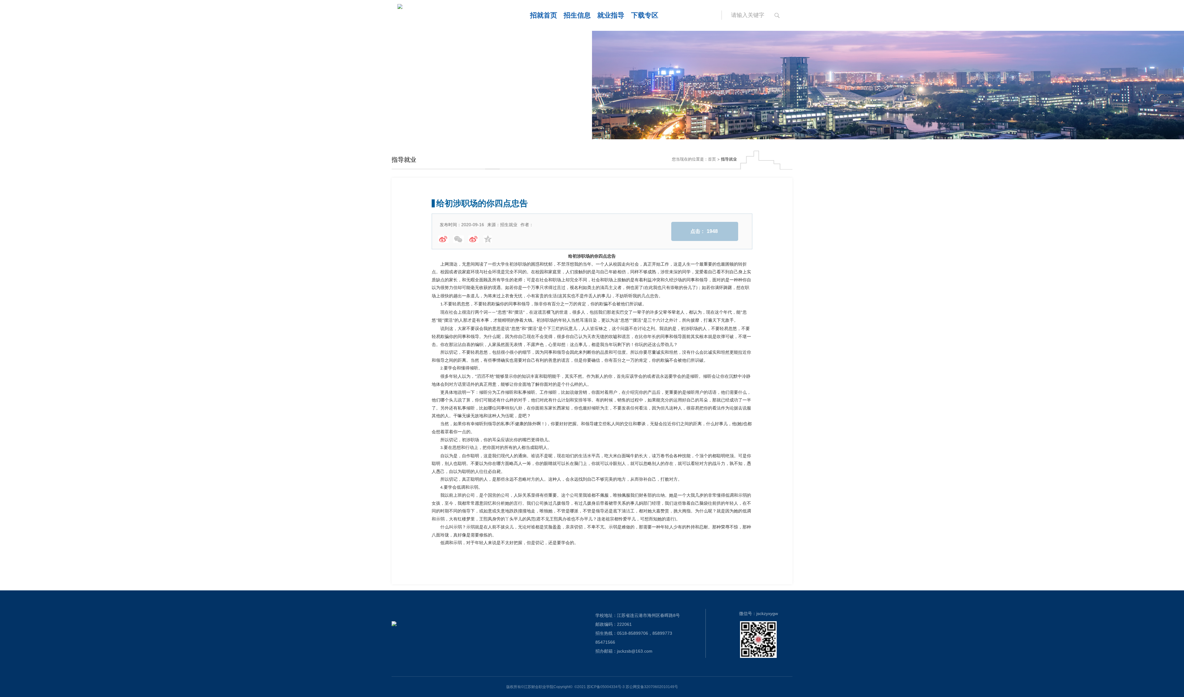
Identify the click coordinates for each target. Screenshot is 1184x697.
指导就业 (729, 159)
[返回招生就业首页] (443, 15)
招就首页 (543, 15)
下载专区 (644, 15)
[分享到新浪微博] (443, 239)
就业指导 (610, 15)
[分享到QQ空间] (488, 239)
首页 (712, 159)
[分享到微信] (458, 239)
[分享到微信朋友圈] (473, 239)
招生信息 (577, 15)
